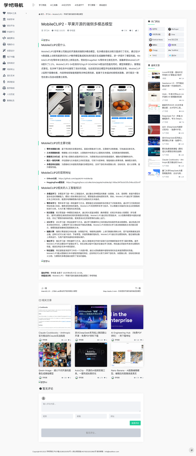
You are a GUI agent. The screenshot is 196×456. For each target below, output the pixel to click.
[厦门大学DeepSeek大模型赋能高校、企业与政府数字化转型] (154, 173)
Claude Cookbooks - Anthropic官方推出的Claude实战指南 (54, 334)
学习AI (48, 14)
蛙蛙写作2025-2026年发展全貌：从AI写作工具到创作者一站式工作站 (172, 106)
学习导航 (42, 5)
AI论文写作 (66, 5)
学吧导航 (50, 452)
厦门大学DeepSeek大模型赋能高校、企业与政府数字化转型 (172, 172)
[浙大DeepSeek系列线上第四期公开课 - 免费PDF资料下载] (154, 140)
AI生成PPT (79, 5)
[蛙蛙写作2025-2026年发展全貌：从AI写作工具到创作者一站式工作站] (154, 108)
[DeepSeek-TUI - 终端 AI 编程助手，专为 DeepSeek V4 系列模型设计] (154, 119)
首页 (42, 14)
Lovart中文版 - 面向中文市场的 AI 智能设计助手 (172, 73)
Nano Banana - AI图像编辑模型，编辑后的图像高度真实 (125, 372)
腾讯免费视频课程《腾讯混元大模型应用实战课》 (172, 150)
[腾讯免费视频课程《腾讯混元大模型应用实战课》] (154, 151)
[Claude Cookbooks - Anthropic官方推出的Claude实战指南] (154, 162)
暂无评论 (48, 388)
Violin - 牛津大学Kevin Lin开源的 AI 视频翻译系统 (173, 95)
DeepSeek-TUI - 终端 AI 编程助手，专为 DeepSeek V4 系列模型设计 (173, 117)
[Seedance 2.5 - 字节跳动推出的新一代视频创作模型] (154, 86)
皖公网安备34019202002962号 (84, 452)
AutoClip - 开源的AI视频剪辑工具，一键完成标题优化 (90, 372)
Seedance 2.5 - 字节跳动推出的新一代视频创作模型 (173, 84)
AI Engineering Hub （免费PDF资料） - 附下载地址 (126, 334)
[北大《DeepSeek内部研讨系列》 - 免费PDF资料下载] (154, 130)
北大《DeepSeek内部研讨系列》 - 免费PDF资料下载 (172, 128)
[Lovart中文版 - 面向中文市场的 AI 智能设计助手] (154, 75)
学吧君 (72, 30)
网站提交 (103, 5)
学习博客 (91, 5)
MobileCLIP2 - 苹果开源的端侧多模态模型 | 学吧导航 (75, 275)
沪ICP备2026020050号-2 (63, 452)
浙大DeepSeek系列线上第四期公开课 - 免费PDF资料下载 (91, 334)
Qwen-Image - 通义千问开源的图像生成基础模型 (55, 372)
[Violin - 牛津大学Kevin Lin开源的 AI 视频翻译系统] (154, 97)
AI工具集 (54, 5)
